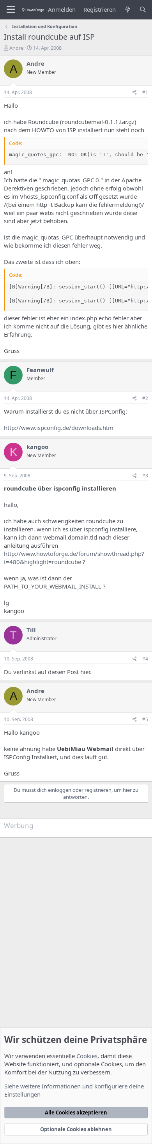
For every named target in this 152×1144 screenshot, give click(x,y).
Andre (16, 47)
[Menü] (11, 9)
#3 (145, 475)
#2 (145, 398)
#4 (145, 658)
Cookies (86, 1056)
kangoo (37, 447)
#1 (145, 92)
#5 (145, 719)
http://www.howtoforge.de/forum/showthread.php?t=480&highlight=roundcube (74, 558)
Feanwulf (40, 370)
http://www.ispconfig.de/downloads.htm (58, 427)
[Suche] (142, 9)
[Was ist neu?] (127, 9)
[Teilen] (135, 92)
